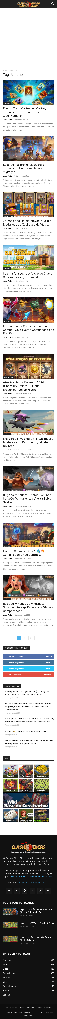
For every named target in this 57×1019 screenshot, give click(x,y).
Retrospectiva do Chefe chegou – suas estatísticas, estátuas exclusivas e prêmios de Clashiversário (29, 720)
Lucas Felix (7, 119)
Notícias (7, 104)
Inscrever (47, 675)
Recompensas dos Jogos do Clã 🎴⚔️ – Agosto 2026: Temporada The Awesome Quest (27, 693)
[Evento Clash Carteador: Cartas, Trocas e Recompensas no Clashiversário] (28, 92)
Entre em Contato (44, 1007)
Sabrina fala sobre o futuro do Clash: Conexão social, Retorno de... (27, 275)
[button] (5, 4)
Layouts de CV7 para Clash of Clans (37, 923)
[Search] (53, 4)
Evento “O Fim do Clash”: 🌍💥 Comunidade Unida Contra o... (23, 552)
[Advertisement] (28, 37)
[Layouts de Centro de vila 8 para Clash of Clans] (10, 939)
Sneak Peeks (8, 216)
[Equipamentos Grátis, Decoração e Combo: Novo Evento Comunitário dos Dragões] (28, 310)
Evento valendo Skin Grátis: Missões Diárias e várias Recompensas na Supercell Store (29, 742)
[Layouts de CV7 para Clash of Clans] (10, 925)
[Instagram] (24, 891)
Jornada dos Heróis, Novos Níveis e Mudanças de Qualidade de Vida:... (27, 222)
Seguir (49, 662)
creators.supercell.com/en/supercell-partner (30, 876)
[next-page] (36, 638)
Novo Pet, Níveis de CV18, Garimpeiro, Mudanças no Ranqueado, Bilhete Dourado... (28, 442)
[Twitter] (40, 891)
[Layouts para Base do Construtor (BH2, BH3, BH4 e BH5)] (10, 911)
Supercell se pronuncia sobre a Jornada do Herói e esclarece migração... (23, 168)
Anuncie (30, 1007)
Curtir (49, 656)
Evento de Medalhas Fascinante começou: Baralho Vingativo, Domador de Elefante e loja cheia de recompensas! (28, 706)
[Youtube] (48, 891)
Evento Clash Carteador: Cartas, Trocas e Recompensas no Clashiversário (24, 112)
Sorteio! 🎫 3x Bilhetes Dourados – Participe (25, 731)
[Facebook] (17, 891)
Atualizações (8, 378)
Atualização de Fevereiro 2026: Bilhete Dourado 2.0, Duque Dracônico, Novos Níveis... (24, 386)
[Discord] (9, 891)
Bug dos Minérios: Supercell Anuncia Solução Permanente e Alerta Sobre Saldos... (27, 498)
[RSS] (32, 891)
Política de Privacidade (15, 1007)
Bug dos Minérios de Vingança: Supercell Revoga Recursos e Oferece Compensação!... (28, 607)
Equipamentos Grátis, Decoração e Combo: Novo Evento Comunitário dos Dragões (28, 329)
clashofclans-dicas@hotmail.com (33, 882)
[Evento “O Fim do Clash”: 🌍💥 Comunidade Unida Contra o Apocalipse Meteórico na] (28, 535)
